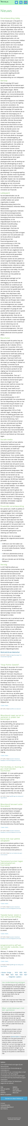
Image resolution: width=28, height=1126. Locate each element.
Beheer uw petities (6, 1094)
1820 (20, 972)
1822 (2, 975)
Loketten (3, 1092)
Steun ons (15, 1092)
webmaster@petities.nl (7, 1107)
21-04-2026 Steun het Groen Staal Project (13, 1076)
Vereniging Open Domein (14, 1119)
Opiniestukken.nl (16, 1037)
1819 (16, 972)
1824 (11, 975)
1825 (16, 975)
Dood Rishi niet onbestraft (15, 708)
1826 (20, 975)
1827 (25, 975)
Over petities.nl (17, 1091)
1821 (25, 972)
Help (2, 1087)
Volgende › (12, 977)
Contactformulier (5, 1105)
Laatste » (19, 977)
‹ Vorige (8, 972)
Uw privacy (16, 1089)
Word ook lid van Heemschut (10, 652)
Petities (3, 1091)
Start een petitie (5, 1089)
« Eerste (3, 972)
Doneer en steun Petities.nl (14, 1098)
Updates (15, 1087)
